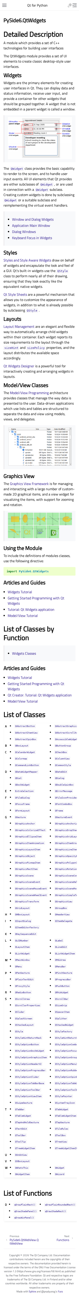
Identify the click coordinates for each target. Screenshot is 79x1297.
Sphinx (32, 1291)
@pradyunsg (48, 1291)
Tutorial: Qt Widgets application (31, 609)
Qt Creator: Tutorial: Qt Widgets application (40, 695)
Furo (60, 1291)
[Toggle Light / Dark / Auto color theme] (70, 5)
